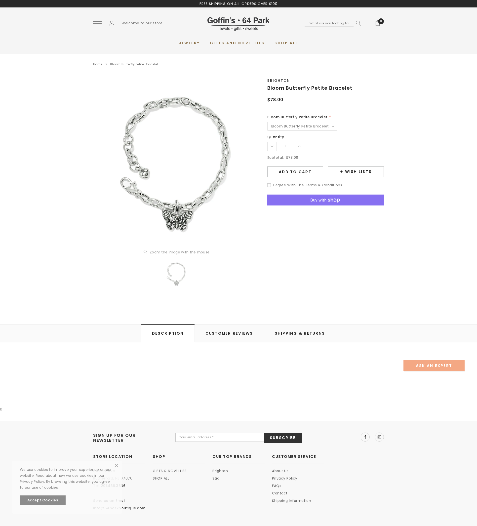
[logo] (238, 23)
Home (98, 64)
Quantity (275, 136)
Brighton (278, 80)
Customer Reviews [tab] (229, 333)
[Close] (116, 465)
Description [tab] (168, 333)
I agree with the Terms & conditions (307, 185)
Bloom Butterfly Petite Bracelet (298, 117)
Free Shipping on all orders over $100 (238, 3)
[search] (357, 23)
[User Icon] (112, 23)
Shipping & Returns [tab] (300, 333)
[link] (176, 273)
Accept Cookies (42, 500)
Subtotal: (275, 157)
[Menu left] (97, 23)
